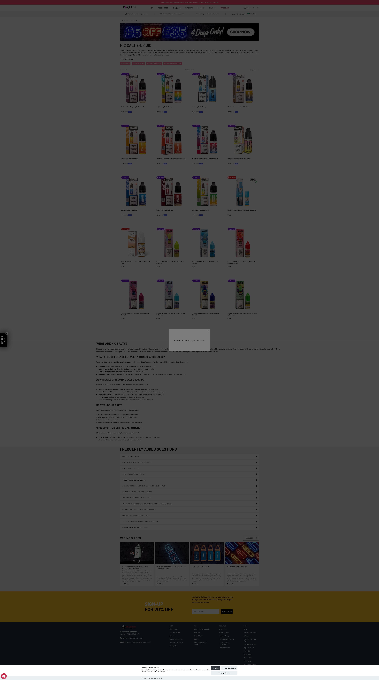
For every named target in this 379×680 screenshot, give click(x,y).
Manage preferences (224, 673)
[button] (4, 676)
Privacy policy (146, 678)
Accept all (216, 668)
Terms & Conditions (157, 678)
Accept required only (229, 668)
